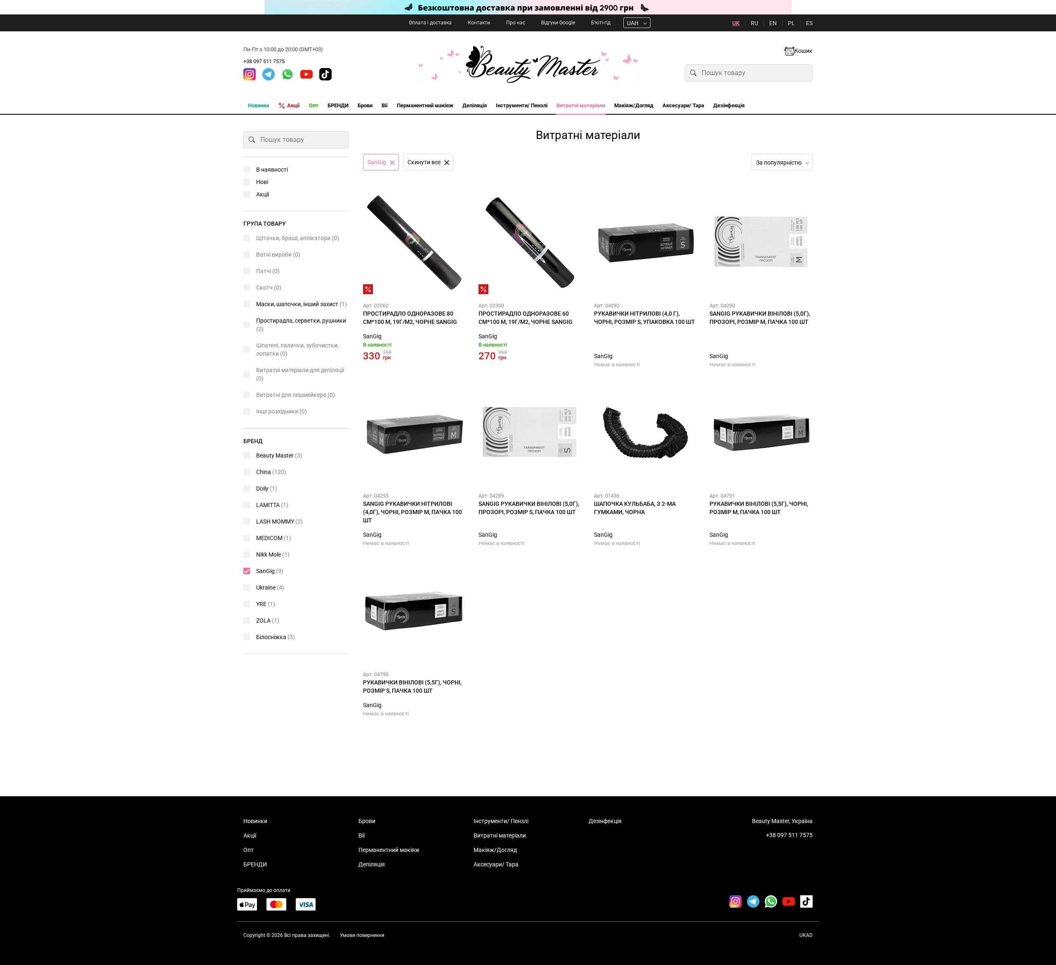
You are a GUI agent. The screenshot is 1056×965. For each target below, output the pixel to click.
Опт (248, 850)
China (271, 472)
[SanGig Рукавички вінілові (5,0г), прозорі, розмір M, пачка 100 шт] (761, 242)
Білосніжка (275, 637)
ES (809, 23)
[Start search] (693, 73)
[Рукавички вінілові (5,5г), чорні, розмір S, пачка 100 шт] (414, 611)
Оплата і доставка (430, 23)
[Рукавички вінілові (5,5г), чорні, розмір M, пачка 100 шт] (761, 432)
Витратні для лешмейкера (295, 395)
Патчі (268, 271)
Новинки (255, 821)
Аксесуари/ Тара (496, 864)
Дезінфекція (605, 821)
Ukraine (270, 587)
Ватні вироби (278, 254)
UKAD (806, 935)
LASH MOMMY (279, 521)
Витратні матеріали (500, 835)
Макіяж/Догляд (495, 850)
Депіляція (371, 864)
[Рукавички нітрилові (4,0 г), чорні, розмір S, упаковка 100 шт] (645, 242)
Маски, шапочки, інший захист (301, 304)
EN (773, 23)
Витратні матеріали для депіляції (300, 374)
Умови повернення (362, 935)
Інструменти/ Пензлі (501, 821)
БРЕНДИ (255, 864)
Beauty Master (279, 455)
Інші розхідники (281, 411)
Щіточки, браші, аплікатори (297, 238)
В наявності (272, 169)
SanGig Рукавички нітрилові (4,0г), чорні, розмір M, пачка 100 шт (412, 512)
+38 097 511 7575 (264, 61)
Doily (266, 488)
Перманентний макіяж (389, 850)
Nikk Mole (273, 554)
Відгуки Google (558, 23)
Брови (366, 821)
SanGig (372, 336)
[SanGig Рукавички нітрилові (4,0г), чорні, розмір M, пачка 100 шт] (414, 432)
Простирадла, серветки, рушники (301, 324)
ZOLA (267, 620)
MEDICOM (273, 538)
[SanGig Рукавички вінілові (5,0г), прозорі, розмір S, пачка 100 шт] (530, 432)
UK (736, 23)
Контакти (479, 23)
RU (754, 23)
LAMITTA (272, 505)
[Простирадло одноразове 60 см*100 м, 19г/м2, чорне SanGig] (530, 242)
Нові (262, 182)
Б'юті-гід (600, 23)
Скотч (268, 287)
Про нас (515, 23)
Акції (262, 194)
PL (791, 23)
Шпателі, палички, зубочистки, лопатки (297, 349)
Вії (361, 835)
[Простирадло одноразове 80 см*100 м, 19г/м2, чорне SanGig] (414, 242)
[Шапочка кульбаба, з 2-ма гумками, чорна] (645, 432)
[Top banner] (528, 7)
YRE (265, 604)
